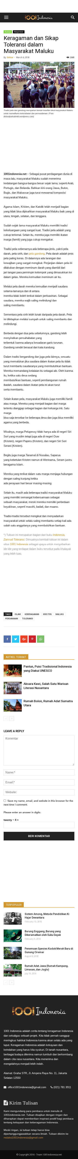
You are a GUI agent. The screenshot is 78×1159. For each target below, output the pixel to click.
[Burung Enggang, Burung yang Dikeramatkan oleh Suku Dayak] (13, 936)
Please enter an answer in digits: (22, 812)
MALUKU (60, 614)
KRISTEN (47, 614)
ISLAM (18, 614)
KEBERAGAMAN (32, 614)
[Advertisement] (39, 6)
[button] (73, 17)
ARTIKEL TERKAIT (16, 657)
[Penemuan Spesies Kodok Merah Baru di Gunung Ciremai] (13, 953)
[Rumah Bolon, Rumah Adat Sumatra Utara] (13, 705)
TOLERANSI (27, 618)
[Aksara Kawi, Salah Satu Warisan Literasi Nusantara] (13, 688)
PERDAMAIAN (11, 618)
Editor (10, 57)
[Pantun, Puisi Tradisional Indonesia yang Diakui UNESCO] (13, 671)
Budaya (8, 31)
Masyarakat (18, 31)
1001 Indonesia (19, 544)
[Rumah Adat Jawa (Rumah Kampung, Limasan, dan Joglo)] (13, 970)
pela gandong (37, 253)
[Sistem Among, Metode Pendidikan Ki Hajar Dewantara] (13, 918)
